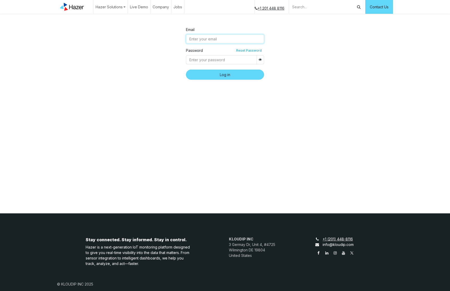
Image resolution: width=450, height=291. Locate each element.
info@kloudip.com (338, 244)
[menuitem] (110, 7)
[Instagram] (335, 253)
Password (194, 50)
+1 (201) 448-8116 (338, 239)
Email (190, 29)
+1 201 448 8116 (271, 8)
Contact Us (379, 7)
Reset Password (249, 50)
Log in (225, 74)
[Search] (359, 7)
